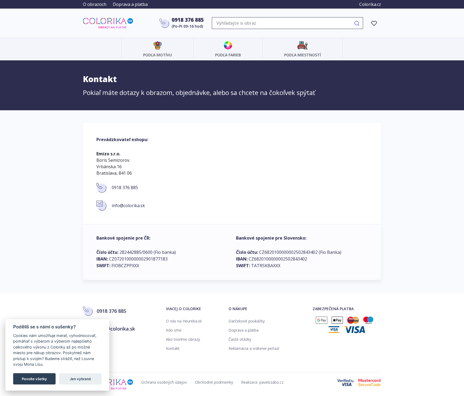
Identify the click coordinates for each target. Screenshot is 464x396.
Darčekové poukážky (247, 321)
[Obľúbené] (374, 23)
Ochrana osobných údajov (164, 382)
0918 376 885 (188, 20)
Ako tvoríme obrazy (183, 339)
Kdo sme (174, 330)
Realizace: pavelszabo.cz (262, 382)
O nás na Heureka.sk (184, 321)
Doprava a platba (130, 4)
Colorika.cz (370, 4)
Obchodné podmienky (214, 382)
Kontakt (173, 348)
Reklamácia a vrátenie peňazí (254, 348)
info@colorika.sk (128, 205)
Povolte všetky (34, 379)
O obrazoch (94, 4)
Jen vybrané (80, 379)
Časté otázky (240, 339)
